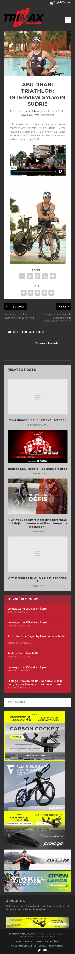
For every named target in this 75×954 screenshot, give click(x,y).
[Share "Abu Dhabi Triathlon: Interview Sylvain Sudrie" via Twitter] (30, 276)
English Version (62, 2)
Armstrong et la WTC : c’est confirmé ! (37, 579)
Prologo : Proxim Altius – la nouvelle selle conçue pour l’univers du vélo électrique (35, 682)
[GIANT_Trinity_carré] (34, 809)
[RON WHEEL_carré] (34, 759)
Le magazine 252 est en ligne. (27, 608)
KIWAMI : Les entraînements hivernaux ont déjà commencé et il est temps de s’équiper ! (38, 523)
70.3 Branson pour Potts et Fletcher (37, 420)
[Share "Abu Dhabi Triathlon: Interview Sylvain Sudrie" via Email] (53, 276)
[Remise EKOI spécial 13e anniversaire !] (38, 446)
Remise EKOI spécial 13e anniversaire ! (37, 468)
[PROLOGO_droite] (34, 847)
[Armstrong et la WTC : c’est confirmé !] (38, 554)
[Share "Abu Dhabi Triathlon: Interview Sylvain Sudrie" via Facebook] (22, 276)
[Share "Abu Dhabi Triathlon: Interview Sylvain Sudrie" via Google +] (37, 276)
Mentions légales (51, 934)
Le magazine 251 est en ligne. (27, 622)
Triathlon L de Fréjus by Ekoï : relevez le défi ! (37, 637)
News (18, 941)
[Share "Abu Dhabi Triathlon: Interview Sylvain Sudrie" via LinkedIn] (45, 276)
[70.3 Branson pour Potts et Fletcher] (38, 396)
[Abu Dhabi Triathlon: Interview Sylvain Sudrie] (37, 53)
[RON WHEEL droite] (34, 828)
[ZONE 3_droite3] (37, 868)
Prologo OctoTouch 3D (23, 653)
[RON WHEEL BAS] (37, 927)
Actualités (27, 114)
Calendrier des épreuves (28, 946)
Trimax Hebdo (30, 111)
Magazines (56, 946)
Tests (29, 941)
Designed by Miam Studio (37, 936)
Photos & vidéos (47, 941)
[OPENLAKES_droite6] (37, 889)
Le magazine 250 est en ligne (27, 667)
